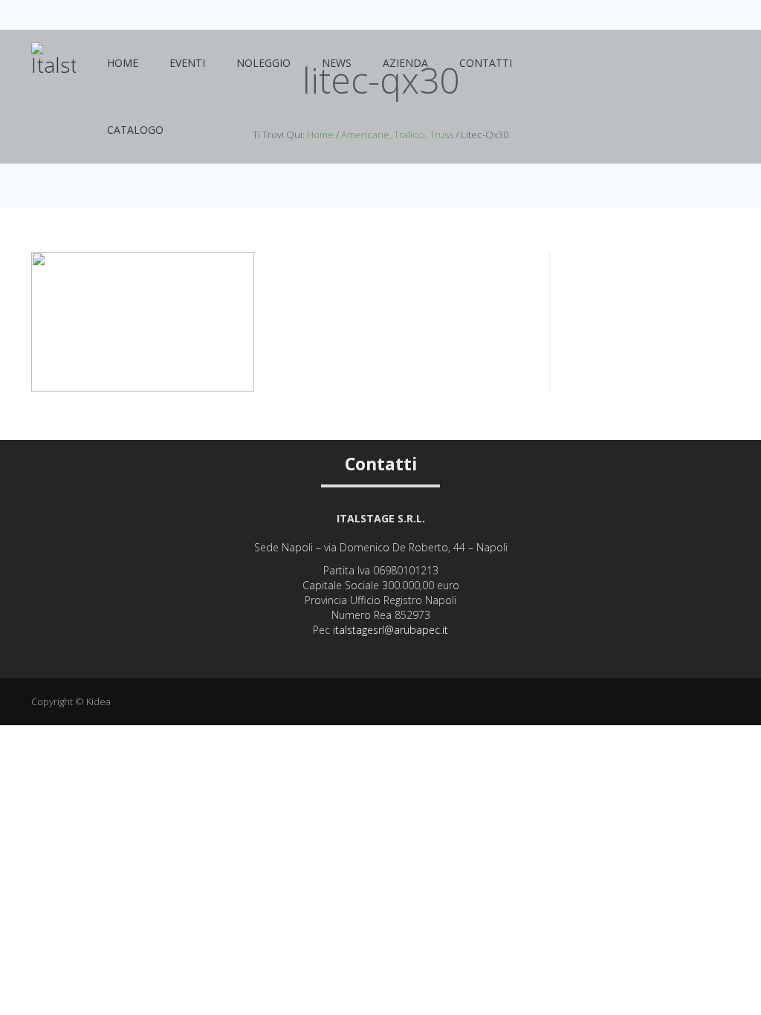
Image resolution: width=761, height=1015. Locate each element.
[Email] (400, 653)
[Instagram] (360, 653)
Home (122, 63)
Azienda (405, 63)
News (337, 63)
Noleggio (263, 63)
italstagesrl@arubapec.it (390, 630)
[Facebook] (380, 653)
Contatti (485, 63)
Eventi (187, 63)
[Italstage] (53, 66)
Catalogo (135, 130)
